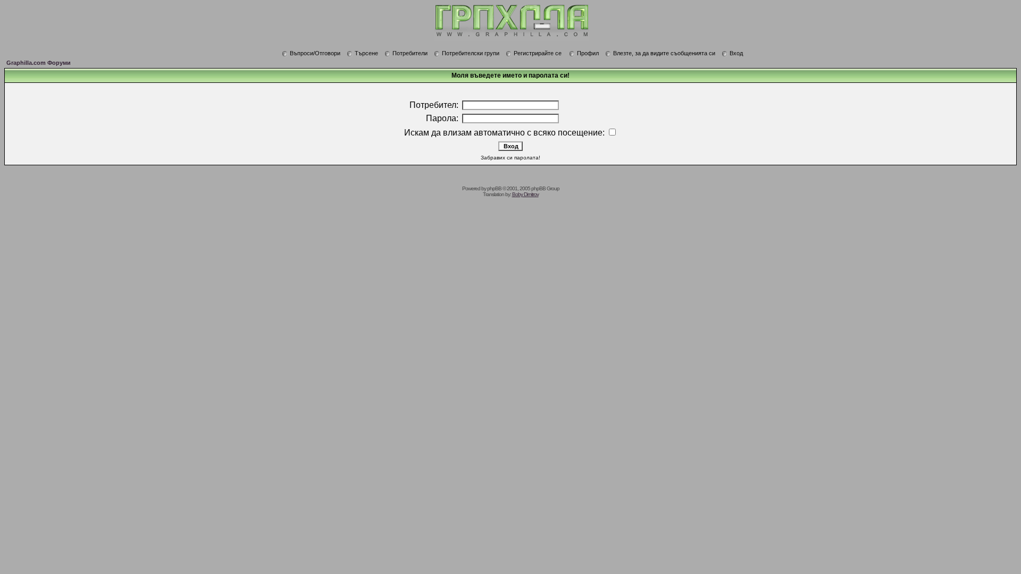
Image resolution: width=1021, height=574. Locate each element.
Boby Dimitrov (525, 194)
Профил (588, 53)
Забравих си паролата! (510, 158)
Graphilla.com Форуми (38, 63)
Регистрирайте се (538, 53)
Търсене (366, 53)
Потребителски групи (470, 53)
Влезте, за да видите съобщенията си (664, 53)
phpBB (494, 188)
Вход (736, 53)
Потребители (410, 53)
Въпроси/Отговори (315, 53)
